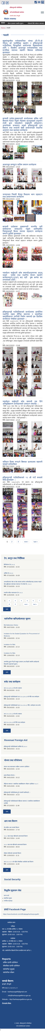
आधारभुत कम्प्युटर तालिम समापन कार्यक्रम (19, 164)
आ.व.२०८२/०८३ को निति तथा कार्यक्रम (14, 722)
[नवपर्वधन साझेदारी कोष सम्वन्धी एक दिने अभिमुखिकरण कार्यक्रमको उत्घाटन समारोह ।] (8, 424)
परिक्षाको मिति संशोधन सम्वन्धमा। (31, 23)
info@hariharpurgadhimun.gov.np (19, 995)
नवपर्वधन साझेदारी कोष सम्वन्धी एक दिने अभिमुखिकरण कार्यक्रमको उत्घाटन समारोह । (22, 402)
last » (36, 542)
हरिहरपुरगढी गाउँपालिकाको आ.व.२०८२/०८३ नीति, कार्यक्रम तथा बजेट (22, 705)
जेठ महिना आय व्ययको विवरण (11, 827)
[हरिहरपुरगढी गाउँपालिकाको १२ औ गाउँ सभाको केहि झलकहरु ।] (8, 491)
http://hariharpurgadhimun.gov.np (20, 999)
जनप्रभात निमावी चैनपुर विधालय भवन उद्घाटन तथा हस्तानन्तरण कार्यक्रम (22, 195)
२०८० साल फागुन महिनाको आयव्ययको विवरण (16, 836)
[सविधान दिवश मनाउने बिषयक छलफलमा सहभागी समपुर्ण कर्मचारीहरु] (8, 470)
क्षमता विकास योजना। (9, 775)
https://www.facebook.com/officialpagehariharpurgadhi (21, 914)
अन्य (7, 609)
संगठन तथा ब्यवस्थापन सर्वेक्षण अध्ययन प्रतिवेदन (16, 766)
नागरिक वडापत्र (8, 901)
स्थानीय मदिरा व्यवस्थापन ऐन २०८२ (13, 592)
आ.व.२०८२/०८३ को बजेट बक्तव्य (13, 714)
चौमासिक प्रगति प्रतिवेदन (11, 966)
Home (3, 28)
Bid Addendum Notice (11, 625)
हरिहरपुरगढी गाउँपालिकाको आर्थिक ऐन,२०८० (15, 746)
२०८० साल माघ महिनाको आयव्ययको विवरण (15, 844)
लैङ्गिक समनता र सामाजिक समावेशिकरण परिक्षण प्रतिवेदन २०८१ (21, 784)
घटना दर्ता (6, 895)
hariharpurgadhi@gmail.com (17, 992)
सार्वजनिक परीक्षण (8, 972)
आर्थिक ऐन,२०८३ (8, 573)
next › (26, 542)
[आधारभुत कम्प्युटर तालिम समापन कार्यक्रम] (8, 171)
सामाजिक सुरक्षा (8, 898)
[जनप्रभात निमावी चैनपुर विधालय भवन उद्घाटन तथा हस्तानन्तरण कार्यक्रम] (8, 203)
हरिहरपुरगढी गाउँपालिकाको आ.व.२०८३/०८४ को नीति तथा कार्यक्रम (21, 696)
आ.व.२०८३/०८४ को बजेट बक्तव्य (13, 688)
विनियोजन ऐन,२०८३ (9, 564)
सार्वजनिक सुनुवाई (8, 969)
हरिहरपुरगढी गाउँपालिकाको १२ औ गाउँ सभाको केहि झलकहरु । (22, 478)
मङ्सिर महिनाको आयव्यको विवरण (12, 853)
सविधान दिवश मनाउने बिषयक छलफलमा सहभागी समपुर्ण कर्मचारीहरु (22, 463)
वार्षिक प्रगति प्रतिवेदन (10, 962)
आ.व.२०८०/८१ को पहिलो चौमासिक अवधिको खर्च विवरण (18, 862)
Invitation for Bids (9, 644)
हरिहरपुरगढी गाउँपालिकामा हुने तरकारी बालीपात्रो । (17, 792)
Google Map (6, 1003)
